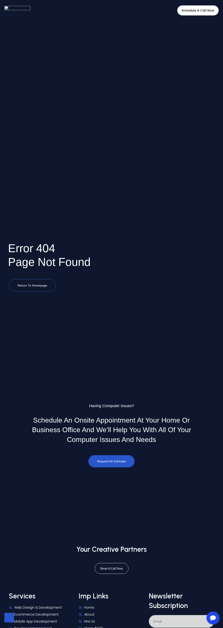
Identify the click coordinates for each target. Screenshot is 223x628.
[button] (103, 10)
